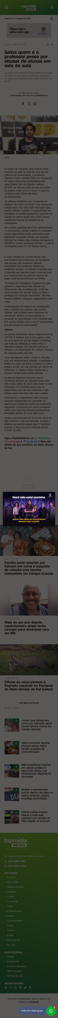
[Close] (55, 492)
